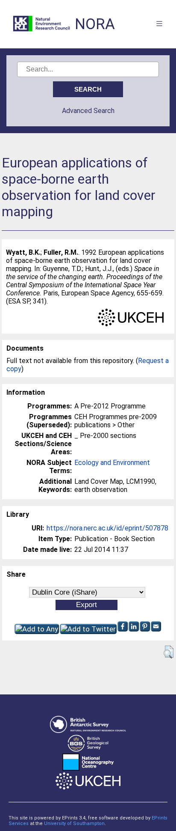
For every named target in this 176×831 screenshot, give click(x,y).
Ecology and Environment (112, 463)
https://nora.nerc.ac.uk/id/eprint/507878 (107, 528)
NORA (95, 24)
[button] (168, 652)
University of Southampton (74, 823)
